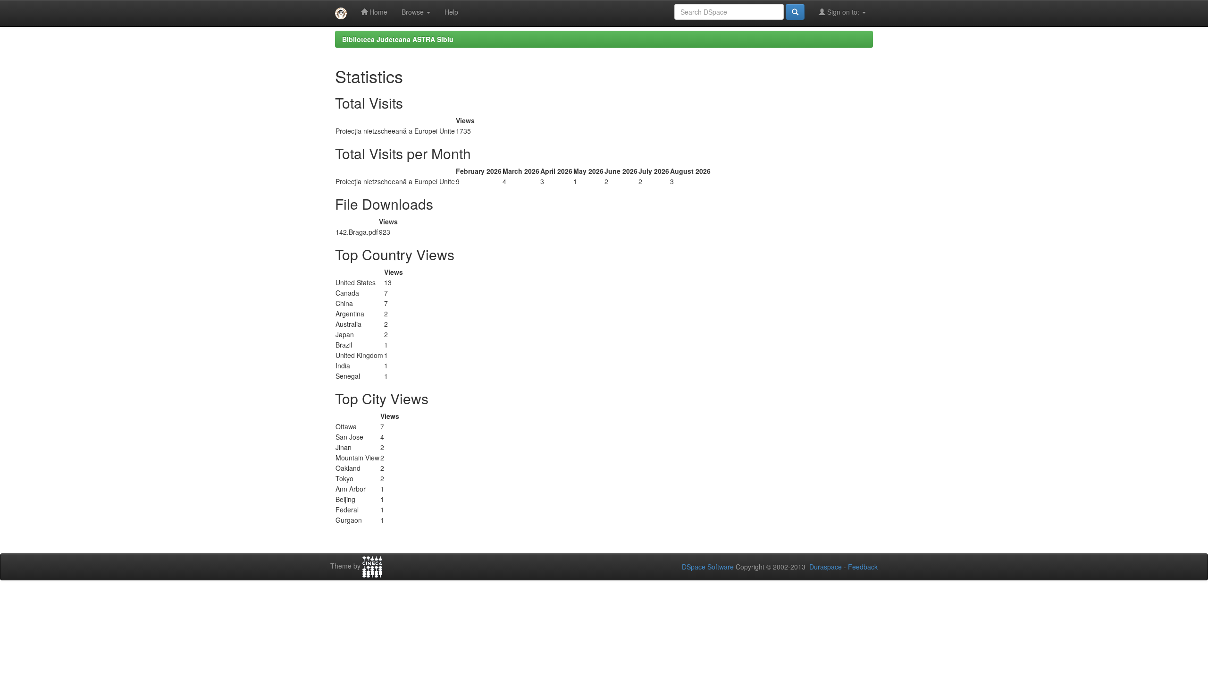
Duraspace (825, 566)
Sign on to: (843, 12)
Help (451, 12)
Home (377, 12)
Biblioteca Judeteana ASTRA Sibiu (397, 39)
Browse (414, 12)
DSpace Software (708, 566)
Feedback (863, 566)
